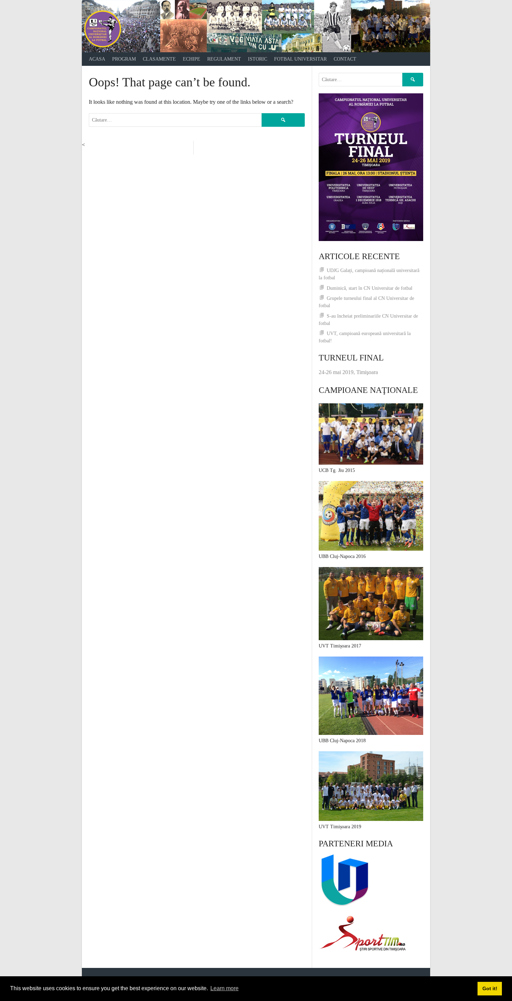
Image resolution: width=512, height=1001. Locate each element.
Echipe (191, 59)
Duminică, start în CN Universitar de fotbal (369, 288)
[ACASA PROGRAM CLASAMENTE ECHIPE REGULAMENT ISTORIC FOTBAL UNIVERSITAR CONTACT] (256, 26)
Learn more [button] (224, 988)
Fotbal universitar (300, 59)
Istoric (257, 59)
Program (124, 59)
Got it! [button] (489, 988)
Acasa (97, 59)
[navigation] (256, 59)
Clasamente (159, 59)
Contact (345, 59)
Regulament (224, 59)
